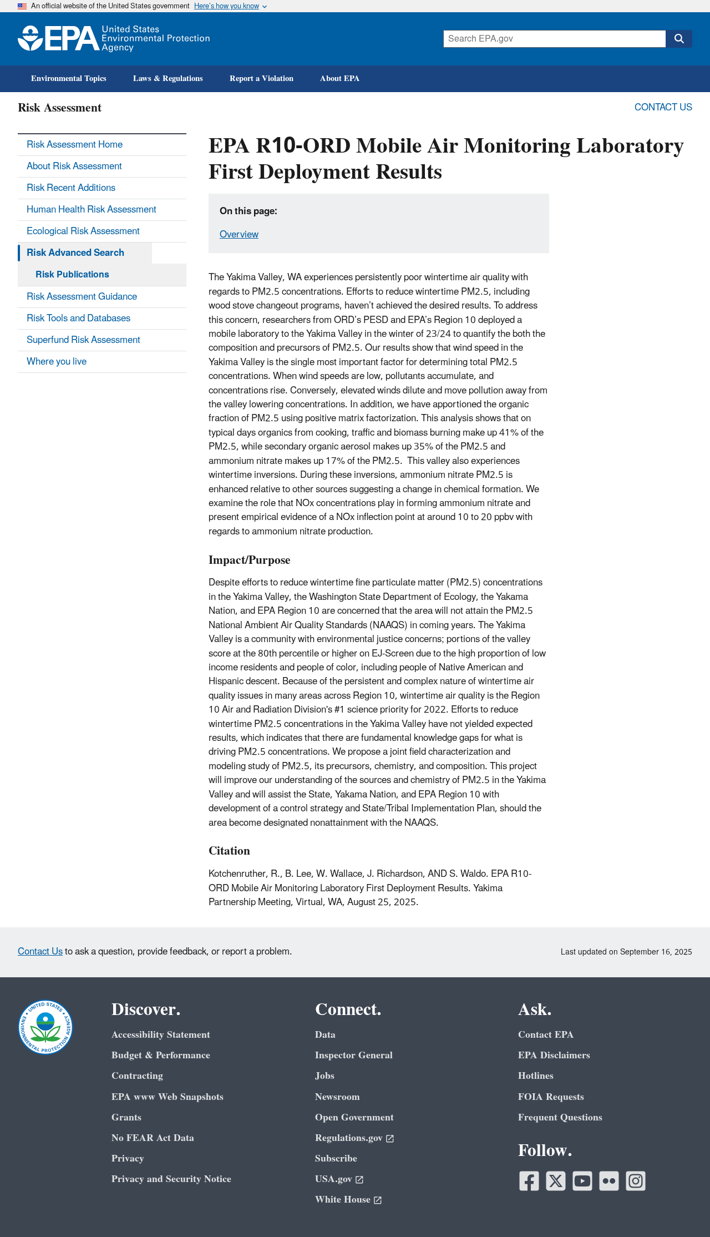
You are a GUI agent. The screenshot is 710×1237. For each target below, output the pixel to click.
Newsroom (337, 1097)
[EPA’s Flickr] (609, 1181)
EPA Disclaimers (554, 1055)
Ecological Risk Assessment (83, 231)
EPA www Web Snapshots (167, 1097)
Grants (126, 1117)
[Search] (679, 39)
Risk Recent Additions (71, 188)
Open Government (354, 1117)
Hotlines (536, 1076)
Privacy (127, 1158)
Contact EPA (546, 1035)
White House (343, 1199)
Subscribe (336, 1158)
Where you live (57, 362)
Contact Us (663, 108)
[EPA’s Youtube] (582, 1181)
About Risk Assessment (74, 166)
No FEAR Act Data (152, 1138)
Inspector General (354, 1055)
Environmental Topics (68, 78)
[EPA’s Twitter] (556, 1181)
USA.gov (333, 1179)
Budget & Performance (160, 1055)
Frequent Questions (560, 1117)
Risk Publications (72, 274)
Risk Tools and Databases (78, 319)
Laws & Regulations (168, 78)
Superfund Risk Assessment (83, 340)
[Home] (114, 38)
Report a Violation (261, 78)
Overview (239, 235)
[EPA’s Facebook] (529, 1181)
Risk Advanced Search (75, 253)
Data (325, 1035)
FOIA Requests (551, 1097)
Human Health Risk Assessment (91, 210)
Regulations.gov (349, 1138)
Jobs (324, 1076)
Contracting (137, 1076)
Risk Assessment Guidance (82, 297)
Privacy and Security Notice (171, 1179)
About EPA (340, 78)
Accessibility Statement (160, 1035)
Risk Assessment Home (75, 145)
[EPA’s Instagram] (636, 1181)
